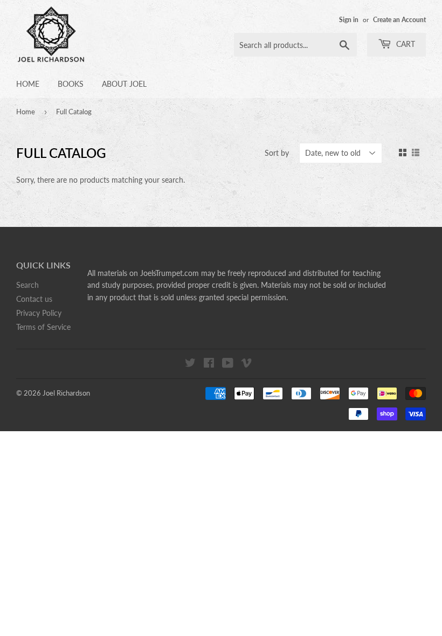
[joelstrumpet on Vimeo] (246, 364)
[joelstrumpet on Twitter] (190, 364)
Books (71, 83)
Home (27, 83)
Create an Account (399, 20)
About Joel (124, 83)
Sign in (348, 20)
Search (27, 284)
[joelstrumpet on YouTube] (227, 364)
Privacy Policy (38, 312)
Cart (404, 44)
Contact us (34, 298)
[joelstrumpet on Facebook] (209, 364)
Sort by (277, 152)
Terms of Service (43, 326)
